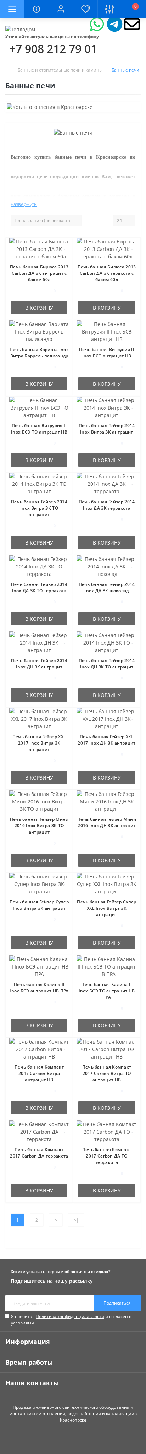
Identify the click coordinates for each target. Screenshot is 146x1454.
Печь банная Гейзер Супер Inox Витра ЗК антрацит (39, 905)
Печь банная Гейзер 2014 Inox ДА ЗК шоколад (107, 587)
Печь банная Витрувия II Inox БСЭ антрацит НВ (106, 352)
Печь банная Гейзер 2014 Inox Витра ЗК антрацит (107, 428)
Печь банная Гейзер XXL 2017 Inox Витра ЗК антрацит (39, 743)
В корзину (39, 307)
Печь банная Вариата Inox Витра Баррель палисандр (39, 352)
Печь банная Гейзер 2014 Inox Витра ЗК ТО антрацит (39, 508)
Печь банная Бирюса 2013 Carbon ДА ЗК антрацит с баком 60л (39, 273)
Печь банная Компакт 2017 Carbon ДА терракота (39, 1152)
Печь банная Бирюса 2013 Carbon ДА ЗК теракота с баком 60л (107, 273)
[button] (61, 9)
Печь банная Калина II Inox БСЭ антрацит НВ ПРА (39, 987)
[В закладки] (65, 246)
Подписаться (117, 1303)
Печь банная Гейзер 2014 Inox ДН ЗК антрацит (39, 663)
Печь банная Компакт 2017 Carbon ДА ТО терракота (106, 1155)
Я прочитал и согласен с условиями (71, 1319)
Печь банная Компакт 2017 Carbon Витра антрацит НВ (39, 1073)
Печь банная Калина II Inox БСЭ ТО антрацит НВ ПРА (107, 990)
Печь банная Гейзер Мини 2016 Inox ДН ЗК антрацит (106, 822)
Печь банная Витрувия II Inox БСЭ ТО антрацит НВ (39, 428)
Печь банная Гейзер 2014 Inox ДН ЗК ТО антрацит (107, 663)
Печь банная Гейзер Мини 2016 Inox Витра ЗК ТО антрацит (39, 825)
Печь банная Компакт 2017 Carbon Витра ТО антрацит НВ (106, 1073)
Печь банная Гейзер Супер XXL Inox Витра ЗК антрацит (106, 908)
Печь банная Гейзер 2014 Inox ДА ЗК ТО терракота (39, 587)
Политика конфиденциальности (70, 1316)
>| (76, 1220)
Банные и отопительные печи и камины (60, 70)
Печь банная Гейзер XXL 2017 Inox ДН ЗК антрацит (106, 740)
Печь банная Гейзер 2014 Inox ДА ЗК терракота (107, 505)
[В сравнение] (64, 257)
